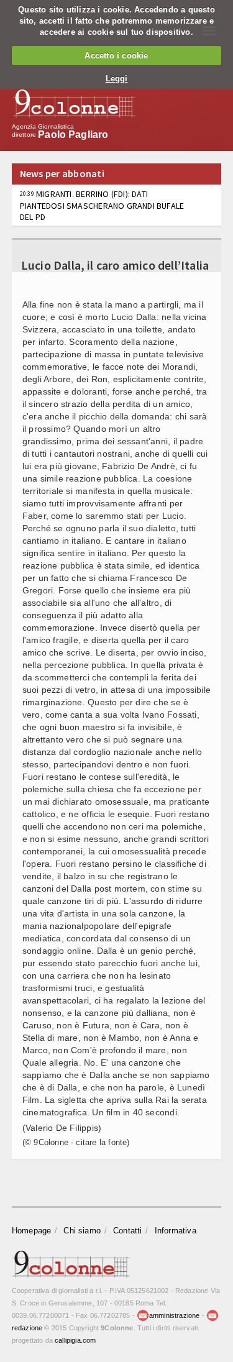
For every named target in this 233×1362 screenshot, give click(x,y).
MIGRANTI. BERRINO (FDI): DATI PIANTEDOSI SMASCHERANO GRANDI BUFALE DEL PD (102, 205)
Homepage (32, 1230)
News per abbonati (62, 173)
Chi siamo (82, 1230)
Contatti (127, 1230)
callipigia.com (75, 1340)
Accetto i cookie (116, 55)
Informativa (175, 1230)
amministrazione (174, 1315)
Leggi (117, 78)
